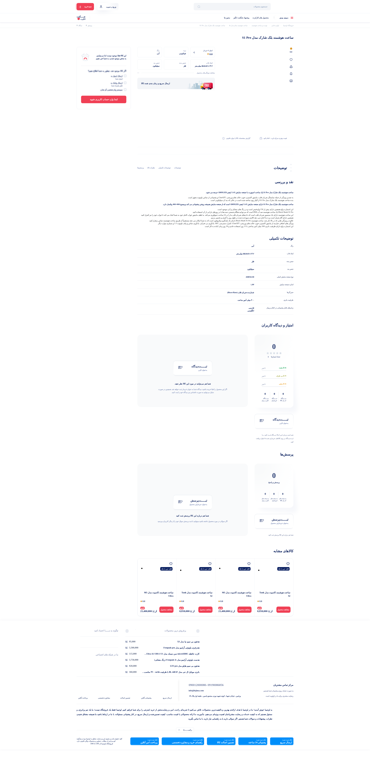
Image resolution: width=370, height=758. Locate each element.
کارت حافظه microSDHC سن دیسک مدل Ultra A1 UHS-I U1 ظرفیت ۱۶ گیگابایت (172, 654)
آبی (252, 246)
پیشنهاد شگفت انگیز (241, 18)
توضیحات (177, 168)
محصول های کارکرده (261, 18)
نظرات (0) (151, 168)
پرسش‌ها (140, 168)
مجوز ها (227, 18)
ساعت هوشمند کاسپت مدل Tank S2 (274, 594)
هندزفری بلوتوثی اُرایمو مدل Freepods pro (181, 648)
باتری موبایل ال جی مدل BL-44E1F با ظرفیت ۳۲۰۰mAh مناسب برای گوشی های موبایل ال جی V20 (171, 672)
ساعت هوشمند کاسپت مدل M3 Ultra (236, 594)
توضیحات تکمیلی (164, 168)
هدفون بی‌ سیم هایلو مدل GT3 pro (184, 666)
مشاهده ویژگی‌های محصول (206, 73)
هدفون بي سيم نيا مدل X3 (188, 642)
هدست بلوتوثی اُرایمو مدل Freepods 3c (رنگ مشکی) (176, 660)
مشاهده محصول (283, 610)
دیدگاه (79, 25)
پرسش (89, 25)
